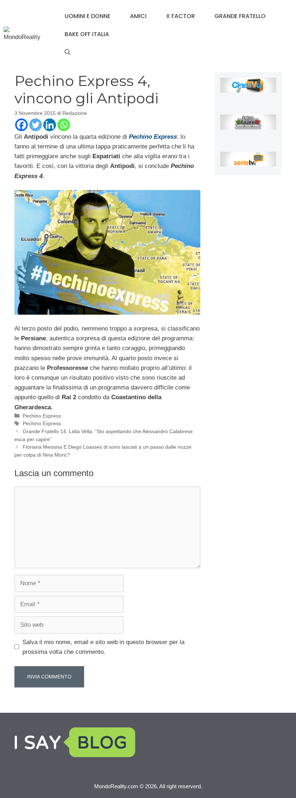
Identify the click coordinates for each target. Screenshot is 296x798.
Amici (138, 16)
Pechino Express (153, 136)
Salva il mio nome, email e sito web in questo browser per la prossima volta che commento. (103, 647)
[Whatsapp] (63, 124)
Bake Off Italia (87, 34)
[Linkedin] (49, 124)
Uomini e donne (87, 16)
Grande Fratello (240, 16)
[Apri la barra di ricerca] (67, 52)
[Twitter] (35, 124)
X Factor (180, 16)
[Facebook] (21, 124)
